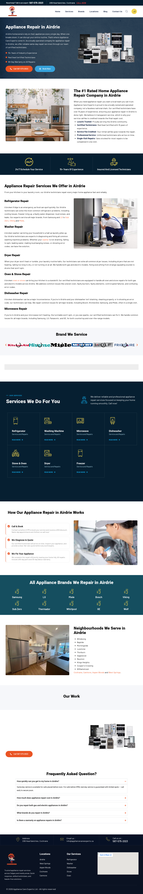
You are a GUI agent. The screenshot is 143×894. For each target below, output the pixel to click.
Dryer (47, 463)
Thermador (44, 609)
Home (57, 11)
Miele (71, 597)
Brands (81, 11)
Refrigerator (18, 431)
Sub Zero (17, 609)
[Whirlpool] (71, 603)
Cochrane (43, 871)
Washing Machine (54, 431)
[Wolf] (126, 603)
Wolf (126, 609)
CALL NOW (81, 3)
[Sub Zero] (17, 603)
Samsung (17, 597)
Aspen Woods (45, 867)
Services (69, 11)
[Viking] (126, 591)
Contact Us (117, 11)
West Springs (45, 863)
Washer (70, 863)
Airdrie (42, 859)
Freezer (81, 463)
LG (44, 597)
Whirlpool (71, 609)
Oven (69, 875)
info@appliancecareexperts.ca (80, 841)
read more (16, 440)
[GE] (98, 603)
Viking (126, 597)
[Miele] (71, 591)
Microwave (83, 431)
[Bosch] (98, 591)
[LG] (44, 591)
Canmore (43, 875)
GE (98, 609)
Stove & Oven (19, 463)
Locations (93, 11)
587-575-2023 (24, 2)
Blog (105, 11)
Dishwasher (115, 431)
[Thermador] (44, 603)
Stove (69, 871)
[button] (5, 344)
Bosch (98, 597)
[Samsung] (17, 591)
